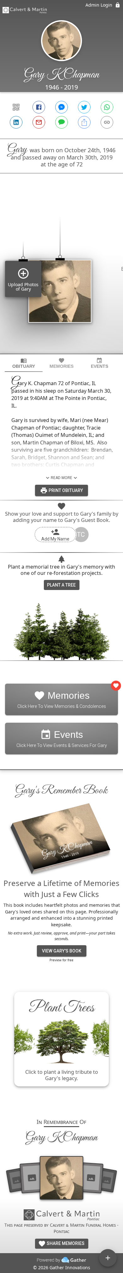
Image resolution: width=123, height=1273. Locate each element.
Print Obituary (65, 490)
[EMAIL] (38, 122)
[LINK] (107, 122)
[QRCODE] (16, 107)
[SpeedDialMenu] (108, 1258)
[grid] (61, 274)
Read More (61, 478)
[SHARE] (84, 122)
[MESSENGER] (61, 107)
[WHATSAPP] (107, 107)
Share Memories (65, 1243)
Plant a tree (61, 584)
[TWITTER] (84, 107)
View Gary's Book (61, 950)
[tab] (24, 363)
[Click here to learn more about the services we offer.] (61, 1215)
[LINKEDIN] (16, 122)
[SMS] (61, 122)
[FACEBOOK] (38, 107)
